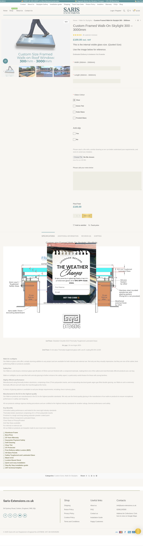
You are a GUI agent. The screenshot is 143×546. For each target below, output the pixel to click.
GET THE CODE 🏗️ (71, 297)
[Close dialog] (49, 245)
